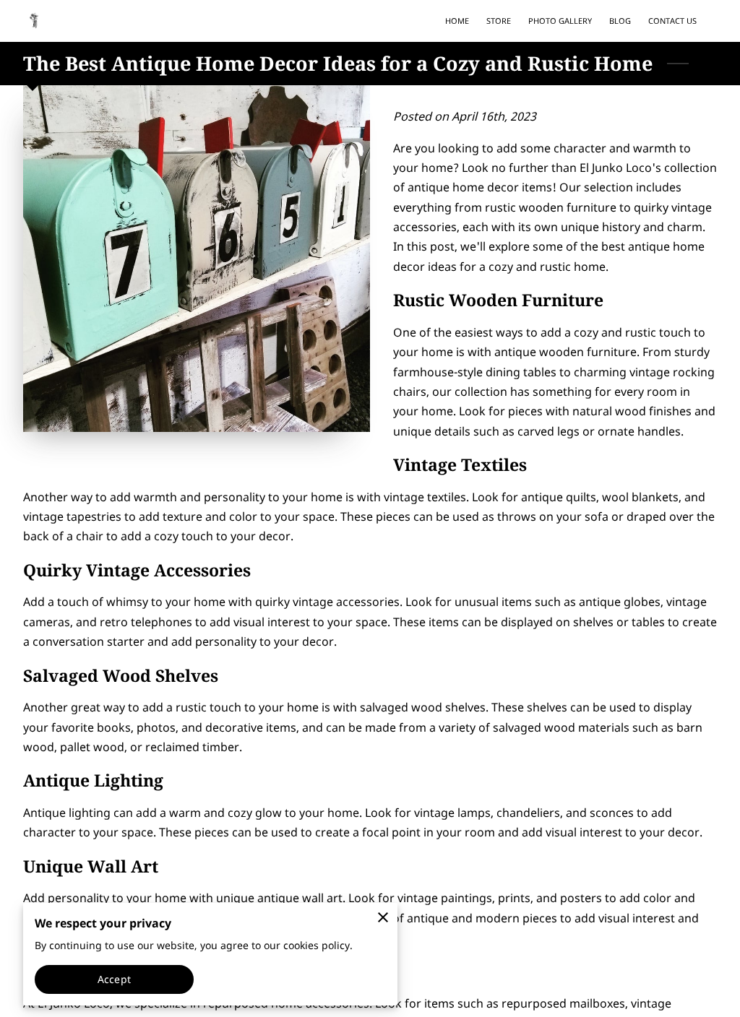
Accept (114, 979)
